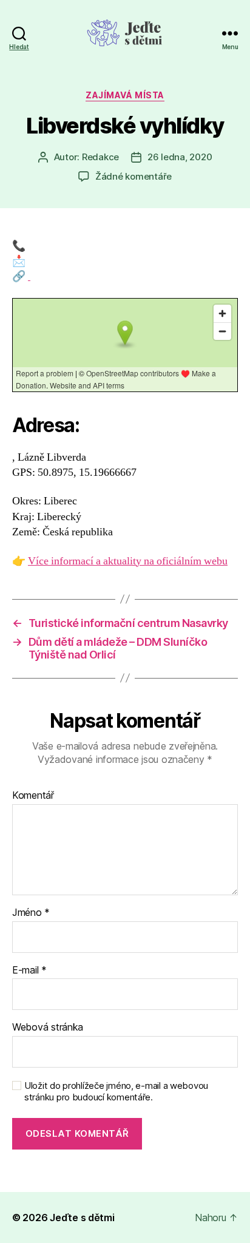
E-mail (29, 970)
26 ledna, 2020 (179, 157)
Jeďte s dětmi (82, 1217)
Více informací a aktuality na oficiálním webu (128, 561)
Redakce (100, 157)
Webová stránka (47, 1027)
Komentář (33, 795)
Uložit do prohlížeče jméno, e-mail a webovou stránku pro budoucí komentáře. (116, 1091)
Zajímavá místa (125, 95)
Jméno (31, 912)
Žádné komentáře (133, 176)
